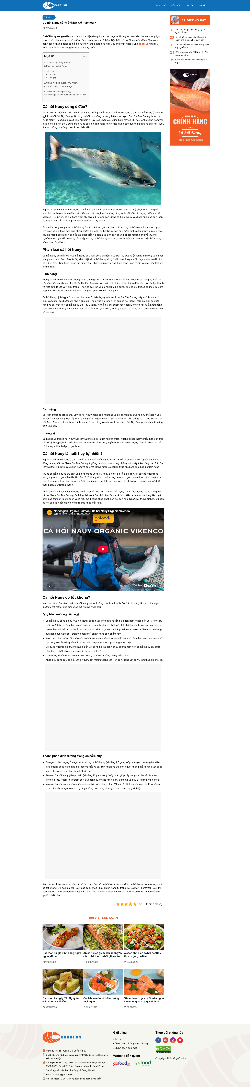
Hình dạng (51, 71)
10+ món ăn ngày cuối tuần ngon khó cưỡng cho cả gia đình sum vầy (144, 1000)
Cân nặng (52, 74)
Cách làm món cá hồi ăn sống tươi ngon (101, 1000)
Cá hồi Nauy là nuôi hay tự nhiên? (62, 83)
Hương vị (52, 77)
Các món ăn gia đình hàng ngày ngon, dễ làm (62, 955)
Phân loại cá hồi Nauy (56, 66)
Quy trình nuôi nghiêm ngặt (59, 91)
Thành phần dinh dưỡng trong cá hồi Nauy (67, 95)
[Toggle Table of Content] (83, 56)
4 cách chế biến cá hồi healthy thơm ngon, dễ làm (142, 955)
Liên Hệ (201, 5)
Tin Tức (189, 5)
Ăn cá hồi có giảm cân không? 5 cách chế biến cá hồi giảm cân (102, 955)
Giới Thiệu (176, 5)
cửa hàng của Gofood (98, 891)
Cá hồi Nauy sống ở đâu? (58, 62)
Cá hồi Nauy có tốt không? (59, 86)
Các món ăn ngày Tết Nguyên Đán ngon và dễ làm (61, 1000)
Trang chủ (160, 5)
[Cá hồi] (57, 5)
